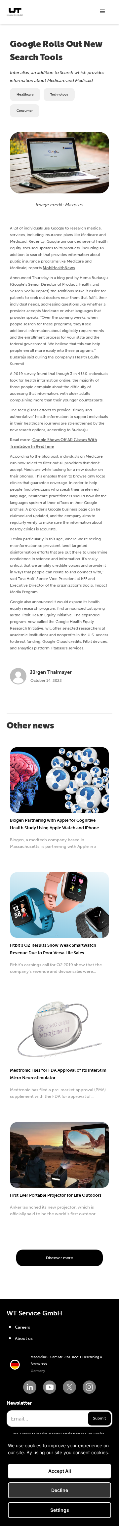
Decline (59, 1490)
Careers (22, 1327)
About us (24, 1338)
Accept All (59, 1471)
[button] (102, 11)
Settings (59, 1510)
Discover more (59, 1258)
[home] (15, 12)
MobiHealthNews (59, 268)
